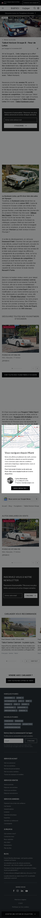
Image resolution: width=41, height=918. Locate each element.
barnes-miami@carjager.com (25, 483)
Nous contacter (20, 488)
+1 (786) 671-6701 (22, 481)
